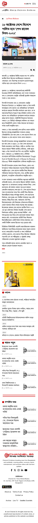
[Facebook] (11, 470)
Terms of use (17, 492)
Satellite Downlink (26, 501)
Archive (8, 501)
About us (8, 492)
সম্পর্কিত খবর (10, 402)
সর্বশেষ (7, 293)
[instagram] (19, 470)
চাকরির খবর (31, 10)
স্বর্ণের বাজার (22, 10)
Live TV (15, 501)
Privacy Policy (28, 492)
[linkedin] (22, 470)
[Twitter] (15, 470)
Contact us (19, 495)
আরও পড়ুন (9, 343)
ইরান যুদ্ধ (13, 10)
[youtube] (26, 470)
